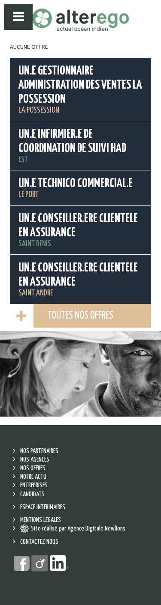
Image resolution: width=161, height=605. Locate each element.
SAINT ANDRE (78, 279)
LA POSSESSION (80, 89)
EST (72, 146)
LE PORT (75, 188)
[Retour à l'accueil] (80, 20)
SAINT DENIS (78, 230)
